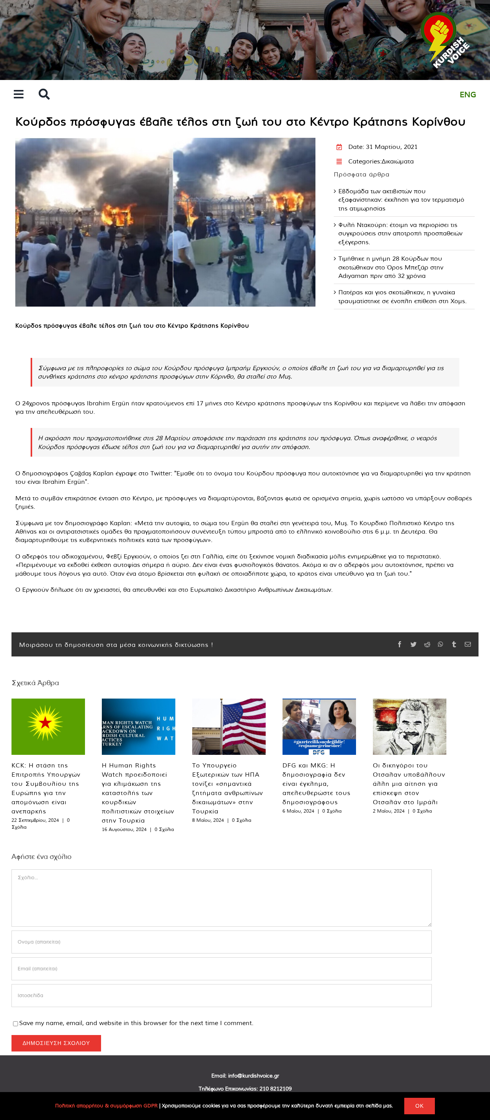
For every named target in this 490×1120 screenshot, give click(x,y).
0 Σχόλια (164, 829)
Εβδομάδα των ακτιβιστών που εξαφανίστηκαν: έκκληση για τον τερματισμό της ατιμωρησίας (401, 199)
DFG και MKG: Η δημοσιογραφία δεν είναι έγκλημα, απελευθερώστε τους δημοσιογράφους (317, 783)
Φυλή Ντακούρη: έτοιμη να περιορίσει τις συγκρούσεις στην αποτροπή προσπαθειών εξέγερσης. (400, 233)
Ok (419, 1106)
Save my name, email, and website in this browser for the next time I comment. (136, 1023)
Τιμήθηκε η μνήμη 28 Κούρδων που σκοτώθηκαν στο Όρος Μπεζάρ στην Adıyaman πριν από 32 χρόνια (390, 267)
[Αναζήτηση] (44, 95)
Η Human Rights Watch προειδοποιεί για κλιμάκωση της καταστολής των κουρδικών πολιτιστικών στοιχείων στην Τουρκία (138, 792)
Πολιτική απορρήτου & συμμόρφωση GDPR (106, 1105)
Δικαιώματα (398, 161)
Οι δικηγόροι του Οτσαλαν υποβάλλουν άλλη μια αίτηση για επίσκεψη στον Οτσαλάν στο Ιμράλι (409, 783)
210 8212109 (276, 1088)
